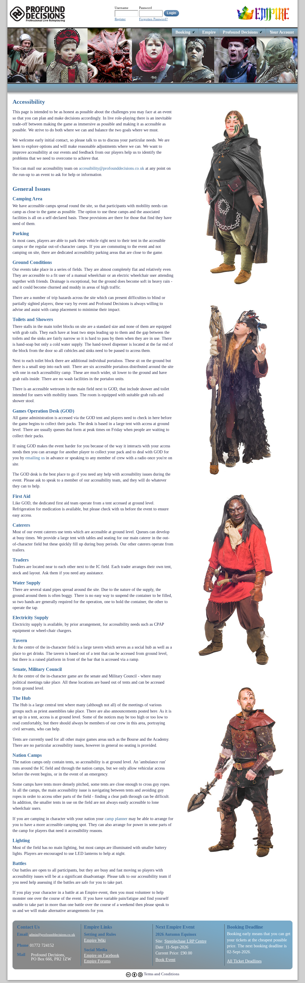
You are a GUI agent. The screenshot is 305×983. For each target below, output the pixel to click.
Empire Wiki (95, 940)
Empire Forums (97, 961)
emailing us (35, 457)
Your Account (282, 32)
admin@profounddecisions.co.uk (52, 934)
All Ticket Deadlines (244, 961)
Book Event (165, 959)
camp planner (116, 818)
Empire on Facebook (101, 955)
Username (121, 8)
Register (120, 19)
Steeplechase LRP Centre (185, 941)
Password (145, 8)
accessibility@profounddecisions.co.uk (111, 168)
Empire (209, 32)
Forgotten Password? (153, 19)
